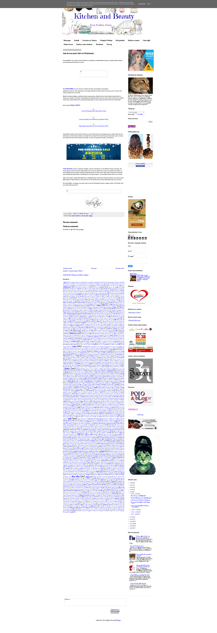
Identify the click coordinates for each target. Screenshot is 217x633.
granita (74, 384)
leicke (87, 401)
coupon (92, 341)
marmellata (86, 410)
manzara (115, 409)
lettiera (66, 403)
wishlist (73, 509)
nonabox (78, 428)
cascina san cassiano (108, 322)
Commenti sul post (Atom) (76, 271)
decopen (86, 349)
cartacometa (120, 321)
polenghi (75, 451)
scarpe (97, 471)
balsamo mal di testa (92, 302)
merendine (76, 415)
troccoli (106, 498)
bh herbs (79, 307)
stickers (89, 486)
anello (108, 293)
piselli (112, 448)
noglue (68, 428)
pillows (92, 448)
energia (121, 360)
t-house (121, 489)
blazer (81, 310)
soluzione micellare (67, 481)
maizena (122, 407)
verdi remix (114, 503)
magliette (101, 407)
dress (109, 357)
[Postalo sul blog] (66, 214)
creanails (66, 343)
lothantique (122, 404)
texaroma (95, 493)
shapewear (100, 474)
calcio (121, 316)
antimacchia (90, 295)
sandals (113, 468)
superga (72, 489)
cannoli (86, 319)
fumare (76, 378)
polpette (111, 451)
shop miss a (67, 477)
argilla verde (109, 296)
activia (70, 290)
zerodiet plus (100, 510)
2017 (131, 517)
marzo (116, 410)
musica (64, 423)
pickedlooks (93, 446)
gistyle (107, 381)
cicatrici (87, 330)
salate (111, 465)
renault (97, 460)
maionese (113, 407)
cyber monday (103, 348)
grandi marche (121, 383)
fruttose (66, 378)
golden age (108, 383)
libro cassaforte (84, 403)
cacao (105, 316)
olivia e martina (97, 431)
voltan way (99, 506)
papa (77, 439)
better (69, 307)
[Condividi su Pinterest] (71, 214)
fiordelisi (67, 372)
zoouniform (111, 510)
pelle (113, 442)
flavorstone (98, 372)
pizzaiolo (76, 449)
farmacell (114, 367)
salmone (69, 467)
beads (97, 304)
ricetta (120, 460)
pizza (71, 449)
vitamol (77, 506)
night (92, 426)
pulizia (114, 457)
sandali (101, 468)
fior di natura (121, 370)
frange (104, 375)
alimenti (70, 291)
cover (97, 341)
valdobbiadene (88, 501)
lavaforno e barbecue (93, 399)
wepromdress (102, 507)
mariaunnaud (73, 410)
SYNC (116, 489)
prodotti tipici (65, 456)
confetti (104, 336)
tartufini (112, 490)
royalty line (71, 465)
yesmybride (114, 509)
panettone (69, 437)
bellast (88, 305)
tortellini (106, 497)
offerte (80, 429)
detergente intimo (74, 353)
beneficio (113, 305)
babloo (81, 301)
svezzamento (82, 489)
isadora (107, 393)
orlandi (115, 432)
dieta (122, 353)
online (64, 432)
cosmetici (73, 341)
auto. (122, 299)
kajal (64, 396)
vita (72, 506)
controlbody (98, 338)
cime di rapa (98, 330)
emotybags (116, 360)
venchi (78, 503)
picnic (107, 446)
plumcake (112, 449)
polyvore (116, 451)
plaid (97, 449)
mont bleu (87, 420)
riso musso (116, 462)
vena (74, 503)
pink (96, 448)
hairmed (64, 387)
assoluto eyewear (120, 298)
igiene (84, 390)
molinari (84, 419)
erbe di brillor (98, 362)
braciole (94, 313)
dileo (86, 354)
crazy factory (116, 341)
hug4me (105, 389)
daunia (64, 349)
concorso (66, 336)
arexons (87, 296)
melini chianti (108, 413)
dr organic (99, 357)
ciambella (108, 329)
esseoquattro (90, 363)
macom (70, 407)
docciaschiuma (119, 354)
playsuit (106, 449)
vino (98, 504)
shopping (90, 216)
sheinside (107, 474)
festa (66, 370)
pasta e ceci (74, 440)
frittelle (91, 376)
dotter (74, 357)
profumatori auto (81, 456)
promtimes (113, 456)
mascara (120, 410)
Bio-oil (79, 309)
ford (66, 373)
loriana (116, 404)
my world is (81, 423)
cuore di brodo (101, 346)
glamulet (71, 383)
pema (64, 443)
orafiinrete (91, 432)
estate (96, 363)
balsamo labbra (81, 302)
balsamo (65, 302)
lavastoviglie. (116, 399)
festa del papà (71, 370)
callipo (69, 318)
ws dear (94, 509)
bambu (116, 302)
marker (79, 410)
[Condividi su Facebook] (69, 214)
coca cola (97, 332)
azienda (76, 301)
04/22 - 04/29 (135, 510)
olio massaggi (70, 431)
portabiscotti (79, 453)
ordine (97, 432)
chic (119, 327)
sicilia (104, 477)
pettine (92, 445)
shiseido (112, 474)
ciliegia (92, 330)
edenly (74, 360)
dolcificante (92, 356)
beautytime (120, 304)
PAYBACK (94, 442)
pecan (100, 442)
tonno (77, 497)
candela (64, 319)
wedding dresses (78, 507)
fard (87, 367)
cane (78, 319)
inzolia (93, 393)
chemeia (95, 327)
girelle (98, 381)
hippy (113, 387)
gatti (66, 379)
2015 (131, 521)
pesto (88, 445)
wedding (70, 507)
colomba (121, 333)
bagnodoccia (114, 301)
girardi (93, 381)
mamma (80, 409)
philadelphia (107, 445)
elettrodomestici (94, 360)
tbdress (122, 490)
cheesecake (80, 327)
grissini (98, 384)
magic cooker (89, 407)
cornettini (78, 340)
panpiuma (114, 437)
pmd (116, 449)
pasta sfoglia (100, 440)
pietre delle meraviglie (79, 448)
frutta (109, 376)
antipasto (97, 295)
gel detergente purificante (96, 379)
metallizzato (82, 415)
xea (104, 509)
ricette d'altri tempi (72, 462)
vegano (121, 501)
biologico (90, 309)
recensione (75, 460)
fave (92, 369)
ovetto (110, 434)
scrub (100, 473)
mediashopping (78, 413)
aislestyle (106, 290)
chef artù (88, 327)
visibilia (115, 504)
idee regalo (71, 390)
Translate (140, 114)
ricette (64, 462)
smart (108, 478)
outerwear (72, 434)
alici (66, 291)
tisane (123, 495)
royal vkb (65, 465)
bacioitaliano (107, 301)
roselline (101, 463)
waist (114, 506)
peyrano (101, 445)
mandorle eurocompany (94, 409)
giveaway (122, 381)
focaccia (104, 372)
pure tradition (73, 459)
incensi (79, 392)
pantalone (120, 437)
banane (121, 302)
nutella (100, 428)
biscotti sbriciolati (119, 309)
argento (97, 296)
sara (91, 470)
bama (99, 302)
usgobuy (120, 500)
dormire (69, 357)
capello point (71, 321)
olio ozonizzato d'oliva (79, 431)
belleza (93, 305)
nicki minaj (87, 426)
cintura (104, 330)
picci (88, 446)
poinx (64, 451)
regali (87, 460)
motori (104, 422)
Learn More (141, 4)
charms (120, 326)
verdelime (102, 503)
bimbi (69, 309)
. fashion (65, 282)
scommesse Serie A (83, 473)
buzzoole (82, 316)
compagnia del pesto (113, 335)
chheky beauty (107, 327)
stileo (101, 486)
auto (117, 299)
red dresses (81, 460)
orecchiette (103, 432)
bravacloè (116, 313)
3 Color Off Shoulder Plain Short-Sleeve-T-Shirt (93, 111)
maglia (95, 407)
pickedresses (100, 446)
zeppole (89, 510)
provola (81, 457)
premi (123, 453)
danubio (120, 348)
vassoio (115, 501)
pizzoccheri (91, 449)
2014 (131, 524)
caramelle (86, 321)
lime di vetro (107, 403)
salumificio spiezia (94, 467)
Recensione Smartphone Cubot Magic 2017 (140, 502)
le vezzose (72, 401)
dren (105, 357)
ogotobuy (99, 429)
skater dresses (71, 478)
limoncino (113, 403)
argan (93, 296)
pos (104, 453)
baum (70, 304)
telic (104, 492)
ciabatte (101, 329)
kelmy (82, 396)
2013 (131, 526)
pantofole (65, 439)
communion (95, 335)
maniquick (109, 409)
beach (85, 304)
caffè (109, 316)
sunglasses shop (121, 487)
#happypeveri (98, 284)
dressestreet (73, 359)
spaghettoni (120, 481)
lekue (91, 401)
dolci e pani (85, 356)
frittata (86, 376)
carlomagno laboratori (106, 321)
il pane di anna (97, 390)
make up (67, 409)
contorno (92, 338)
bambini (111, 302)
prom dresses (104, 456)
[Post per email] (92, 213)
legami (77, 401)
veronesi (64, 504)
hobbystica (118, 387)
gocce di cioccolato (87, 383)
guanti (87, 386)
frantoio (113, 375)
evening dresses (86, 365)
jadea (121, 393)
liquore (84, 404)
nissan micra (100, 426)
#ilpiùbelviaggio (106, 284)
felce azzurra (103, 369)
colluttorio (115, 333)
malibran (74, 409)
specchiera (70, 483)
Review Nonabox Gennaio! (137, 546)
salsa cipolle (75, 467)
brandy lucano (108, 313)
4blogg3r (120, 285)
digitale (81, 354)
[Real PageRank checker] (131, 127)
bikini (121, 307)
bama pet (105, 302)
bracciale (71, 313)
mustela (69, 423)
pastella (113, 440)
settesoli (122, 473)
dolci (77, 356)
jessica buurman (85, 395)
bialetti (84, 307)
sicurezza (109, 477)
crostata (106, 344)
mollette (81, 420)
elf (105, 360)
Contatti (76, 40)
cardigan (98, 321)
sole (121, 480)
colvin (83, 335)
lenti (96, 401)
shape (94, 474)
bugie (108, 315)
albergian (122, 290)
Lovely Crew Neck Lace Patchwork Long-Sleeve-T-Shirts (93, 119)
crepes (79, 344)
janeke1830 (65, 395)
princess (110, 454)
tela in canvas (92, 492)
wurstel (99, 509)
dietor (64, 354)
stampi (120, 484)
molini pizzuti (91, 419)
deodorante (103, 351)
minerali (106, 416)
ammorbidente (79, 293)
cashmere (65, 324)
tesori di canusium (77, 493)
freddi (118, 375)
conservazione (120, 336)
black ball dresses (67, 310)
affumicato (95, 290)
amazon (68, 293)
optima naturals (80, 432)
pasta (121, 439)
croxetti (118, 344)
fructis (104, 376)
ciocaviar (109, 330)
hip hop (108, 387)
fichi (99, 370)
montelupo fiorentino (118, 420)
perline (113, 443)
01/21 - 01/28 (134, 514)
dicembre (116, 353)
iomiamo (99, 393)
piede (117, 446)
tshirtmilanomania (68, 500)
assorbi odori (67, 299)
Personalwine (82, 445)
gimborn (82, 381)
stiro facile (106, 486)
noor (84, 428)
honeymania (94, 389)
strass (82, 487)
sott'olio (102, 481)
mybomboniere (89, 423)
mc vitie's (117, 412)
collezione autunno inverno (106, 333)
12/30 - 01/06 (134, 494)
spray (75, 484)
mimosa (100, 416)
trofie (111, 498)
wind (123, 507)
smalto (94, 478)
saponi (78, 470)
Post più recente (67, 268)
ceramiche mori (94, 326)
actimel (111, 288)
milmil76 (95, 416)
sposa (121, 483)
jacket (117, 393)
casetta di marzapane (118, 322)
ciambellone (122, 329)
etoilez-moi (67, 365)
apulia (117, 295)
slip (83, 478)
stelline (73, 486)
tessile (84, 493)
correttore (99, 340)
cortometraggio (66, 341)
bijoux (115, 307)
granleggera (80, 384)
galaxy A (106, 378)
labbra (97, 398)
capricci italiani (79, 321)
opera (68, 432)
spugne (84, 484)
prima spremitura (89, 454)
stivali (111, 486)
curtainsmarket (72, 348)
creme (74, 344)
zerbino (94, 510)
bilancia (64, 309)
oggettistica (85, 429)
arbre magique (72, 296)
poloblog (96, 451)
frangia (108, 375)
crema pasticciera (120, 343)
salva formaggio (108, 467)
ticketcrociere (74, 495)
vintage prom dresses (107, 504)
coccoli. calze (103, 332)
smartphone (72, 480)
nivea (106, 426)
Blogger (119, 620)
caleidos (64, 318)
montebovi (99, 420)
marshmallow (93, 410)
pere (109, 443)
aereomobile (88, 290)
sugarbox (103, 487)
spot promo (65, 484)
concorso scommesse (74, 336)
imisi (122, 390)
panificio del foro (77, 437)
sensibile (105, 473)
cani (82, 319)
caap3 (96, 316)
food (123, 372)
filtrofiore (104, 370)
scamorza (82, 471)
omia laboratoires (119, 431)
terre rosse (70, 493)
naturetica (65, 426)
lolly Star (111, 404)
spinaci (98, 483)
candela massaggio (71, 319)
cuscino (78, 348)
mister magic (119, 416)
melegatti (100, 413)
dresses (70, 216)
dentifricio (96, 351)
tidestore (88, 495)
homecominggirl (80, 389)
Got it (149, 4)
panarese (101, 436)
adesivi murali (76, 290)
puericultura (88, 457)
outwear (105, 434)
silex (115, 477)
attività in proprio (95, 299)
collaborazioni (84, 333)
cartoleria (71, 322)
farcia (82, 367)
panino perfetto (96, 437)
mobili (64, 419)
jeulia (91, 395)
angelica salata (114, 293)
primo (103, 454)
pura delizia (65, 459)
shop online (86, 216)
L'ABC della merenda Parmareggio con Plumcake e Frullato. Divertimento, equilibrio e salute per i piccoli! (143, 278)
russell (83, 465)
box (66, 313)
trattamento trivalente (73, 498)
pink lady (107, 448)
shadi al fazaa (81, 474)
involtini (88, 393)
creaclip (122, 341)
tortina (111, 497)
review (103, 460)
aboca (96, 287)
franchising (99, 375)
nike (95, 426)
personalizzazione (120, 443)
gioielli (87, 381)
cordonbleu (72, 340)
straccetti (77, 487)
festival (90, 370)
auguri (107, 299)
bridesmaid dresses (73, 315)
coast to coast (91, 332)
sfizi (66, 474)
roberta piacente (77, 463)
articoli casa (79, 298)
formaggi (122, 373)
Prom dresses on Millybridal (138, 496)
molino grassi (119, 419)
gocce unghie (95, 383)
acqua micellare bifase (94, 288)
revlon (110, 460)
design (123, 351)
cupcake (107, 346)
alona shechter (95, 291)
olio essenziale (117, 429)
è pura (120, 359)
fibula (95, 370)
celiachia (121, 324)
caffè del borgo (115, 316)
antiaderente (65, 295)
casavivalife (100, 322)
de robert (75, 349)
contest (77, 338)
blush (101, 310)
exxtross (111, 365)
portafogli (92, 453)
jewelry (95, 395)
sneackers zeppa (93, 480)
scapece (87, 471)
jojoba (110, 395)
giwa (66, 383)
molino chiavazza (99, 419)
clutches (85, 332)
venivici (91, 503)
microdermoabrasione (69, 416)
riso (110, 462)
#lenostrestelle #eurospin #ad (118, 284)
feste (86, 370)
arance (121, 295)
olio (104, 429)
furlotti (95, 378)
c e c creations (89, 316)
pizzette (81, 449)
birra (105, 309)
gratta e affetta (92, 384)
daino (110, 348)
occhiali (65, 429)
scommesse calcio (74, 473)
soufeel (107, 481)
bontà (76, 312)
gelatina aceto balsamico (108, 379)
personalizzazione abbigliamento (71, 445)
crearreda (72, 343)
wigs (114, 507)
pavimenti (87, 442)
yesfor (108, 509)
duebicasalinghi (109, 359)
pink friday (101, 448)
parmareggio (101, 439)
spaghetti (114, 481)
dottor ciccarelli (80, 357)
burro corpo (121, 315)
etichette (122, 363)
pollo (91, 451)
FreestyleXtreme (68, 376)
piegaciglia (65, 448)
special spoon (77, 483)
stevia (77, 486)
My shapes (75, 423)
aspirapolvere (96, 298)
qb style (80, 459)
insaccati (107, 392)
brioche (80, 315)
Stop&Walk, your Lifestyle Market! (140, 575)
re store (121, 459)
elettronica (101, 360)
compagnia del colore (103, 335)
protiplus (76, 457)
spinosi (103, 483)
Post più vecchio (120, 268)
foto (77, 375)
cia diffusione (95, 329)
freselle (75, 376)
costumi (81, 341)
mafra (83, 407)
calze (92, 318)
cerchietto (101, 326)
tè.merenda (70, 492)
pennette (85, 443)
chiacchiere (114, 327)
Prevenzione (72, 454)
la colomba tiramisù (72, 398)
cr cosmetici (103, 341)
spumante (90, 484)
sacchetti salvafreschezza (98, 465)
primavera (97, 454)
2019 (131, 489)
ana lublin (92, 293)
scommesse (67, 473)
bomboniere (120, 310)
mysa (77, 425)
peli (109, 442)
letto (71, 403)
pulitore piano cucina (102, 457)
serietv (110, 473)
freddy (123, 375)
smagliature (88, 478)
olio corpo (110, 429)
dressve (96, 359)
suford (97, 487)
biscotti (111, 309)
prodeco (120, 454)
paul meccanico (77, 442)
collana (90, 333)
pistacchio (117, 448)
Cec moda (115, 324)
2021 (131, 485)
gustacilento (99, 386)
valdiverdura (80, 501)
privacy (115, 454)
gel (88, 379)
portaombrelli (99, 453)
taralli (95, 490)
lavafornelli (85, 399)
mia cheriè (100, 415)
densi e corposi (77, 351)
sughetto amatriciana (111, 487)
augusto (112, 299)
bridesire (65, 315)
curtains (65, 348)
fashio (123, 367)
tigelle (99, 495)
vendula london (85, 503)
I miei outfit (146, 40)
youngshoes (74, 510)
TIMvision (104, 495)
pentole (97, 443)
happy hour (89, 387)
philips (113, 445)
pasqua (116, 439)
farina (91, 367)
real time (65, 460)
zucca (116, 510)
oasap (116, 428)
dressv (90, 359)
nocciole (121, 426)
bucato (95, 315)
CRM (88, 344)
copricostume (65, 340)
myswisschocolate (84, 425)
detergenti (82, 353)
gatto (70, 379)
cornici (93, 340)
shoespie (122, 474)
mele (95, 413)
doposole (118, 356)
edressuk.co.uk (81, 360)
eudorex (72, 365)
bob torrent (107, 310)
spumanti (97, 484)
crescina (84, 344)
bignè (110, 307)
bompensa (65, 312)
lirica (95, 404)
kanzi (68, 396)
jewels (100, 395)
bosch (106, 312)
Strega (87, 487)
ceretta (106, 326)
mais (118, 407)
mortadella (86, 422)
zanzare (84, 510)
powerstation (117, 453)
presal (66, 454)
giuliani (112, 381)
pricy (83, 454)
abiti (90, 287)
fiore (72, 372)
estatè (102, 363)
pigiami (87, 448)
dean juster (81, 349)
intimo (73, 393)
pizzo (86, 449)
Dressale (120, 357)
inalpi (74, 392)
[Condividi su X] (67, 214)
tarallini (101, 490)
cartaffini (64, 322)
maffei (78, 407)
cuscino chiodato (85, 348)
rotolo (121, 463)
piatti (69, 446)
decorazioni (106, 349)
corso (122, 340)
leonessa (118, 401)
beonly (64, 307)
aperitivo (103, 295)
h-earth (111, 386)
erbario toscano (84, 362)
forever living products (101, 373)
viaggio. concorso (88, 504)
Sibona (99, 477)
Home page (67, 40)
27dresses (108, 285)
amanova (118, 291)
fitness (92, 372)
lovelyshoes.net (73, 406)
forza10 (72, 375)
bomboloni (114, 310)
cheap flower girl (66, 327)
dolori (102, 356)
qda (85, 459)
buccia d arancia (101, 315)
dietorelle (70, 354)
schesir (104, 471)
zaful (80, 510)
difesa (76, 354)
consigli (64, 338)
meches (72, 413)
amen (73, 293)
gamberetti (117, 378)
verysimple (70, 504)
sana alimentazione (94, 468)
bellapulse (83, 305)
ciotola (66, 332)
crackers (109, 341)
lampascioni (117, 398)
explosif (98, 365)
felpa (114, 369)
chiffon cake (75, 329)
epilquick (70, 362)
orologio (120, 432)
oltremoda (105, 431)
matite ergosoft (93, 412)
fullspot (71, 378)
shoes (117, 474)
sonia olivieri (75, 481)
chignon (80, 329)
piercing (70, 448)
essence (84, 363)
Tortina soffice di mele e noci (143, 536)
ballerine (120, 301)
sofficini (112, 480)
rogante (84, 463)
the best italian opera (106, 493)
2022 (131, 483)
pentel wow (92, 443)
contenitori (70, 338)
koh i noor (102, 396)
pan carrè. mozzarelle (92, 436)
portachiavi (85, 453)
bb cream (75, 304)
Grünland (117, 384)
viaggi (81, 504)
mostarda (99, 422)
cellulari (72, 326)
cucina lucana (85, 346)
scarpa (92, 471)
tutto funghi (84, 500)
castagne (76, 324)
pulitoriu (109, 457)
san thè (87, 468)
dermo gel (117, 351)
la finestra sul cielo (81, 398)
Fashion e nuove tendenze (84, 44)
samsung (74, 468)
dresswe (102, 359)
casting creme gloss (89, 324)
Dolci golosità (120, 40)
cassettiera (71, 324)
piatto (74, 446)
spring (79, 484)
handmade (83, 387)
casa (76, 322)
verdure (120, 503)
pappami (88, 439)
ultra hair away (99, 500)
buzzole (76, 316)
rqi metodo (78, 465)
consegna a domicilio (111, 336)
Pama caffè (84, 436)
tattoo (117, 490)
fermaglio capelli (121, 369)
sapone (74, 470)
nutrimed (105, 428)
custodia (91, 348)
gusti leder (105, 386)
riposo (106, 462)
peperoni (103, 443)
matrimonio (101, 412)
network (70, 426)
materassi (78, 412)
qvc (98, 459)
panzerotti (71, 439)
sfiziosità (70, 474)
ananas (97, 293)
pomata (66, 453)
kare (78, 396)
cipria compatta (72, 332)
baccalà (97, 301)
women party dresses (87, 509)
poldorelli (70, 451)
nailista (96, 425)
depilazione (110, 351)
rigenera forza (90, 462)
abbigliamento (67, 287)
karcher (73, 396)
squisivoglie (103, 484)
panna (103, 437)
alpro (101, 291)
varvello (105, 501)
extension (104, 365)
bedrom (70, 305)
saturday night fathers (111, 470)
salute (101, 467)
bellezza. (107, 305)
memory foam (115, 413)
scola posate (122, 471)
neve (75, 426)
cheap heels (74, 327)
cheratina (100, 327)
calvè (80, 318)
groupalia (104, 384)
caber (100, 316)
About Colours (133, 274)
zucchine (72, 512)
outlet (99, 434)
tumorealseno (77, 500)
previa (78, 454)
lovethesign (87, 406)
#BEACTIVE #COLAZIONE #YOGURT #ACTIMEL (93, 282)
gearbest (83, 379)
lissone (99, 404)
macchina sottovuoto (116, 406)
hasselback (102, 387)
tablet (70, 490)
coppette (121, 338)
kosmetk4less (109, 396)
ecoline (69, 360)
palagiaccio (65, 436)
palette (70, 436)
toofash (82, 497)
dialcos (104, 353)
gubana (93, 386)
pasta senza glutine (90, 440)
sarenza (102, 470)
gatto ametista (76, 379)
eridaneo (121, 362)
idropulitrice (78, 390)
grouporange (110, 384)
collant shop (96, 333)
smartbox (65, 480)
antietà (85, 295)
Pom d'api (122, 451)
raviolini (112, 459)
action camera (117, 288)
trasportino (65, 498)
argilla (102, 296)
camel (101, 318)
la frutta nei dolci (90, 398)
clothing (80, 332)
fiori (76, 372)
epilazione (65, 362)
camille (110, 318)
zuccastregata (121, 510)
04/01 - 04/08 (135, 512)
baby (86, 301)
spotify (71, 484)
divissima (103, 354)
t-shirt (64, 490)
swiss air (100, 489)
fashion (73, 216)
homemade (87, 389)
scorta (95, 473)
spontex (109, 483)
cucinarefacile (93, 346)
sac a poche (89, 465)
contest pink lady (85, 338)
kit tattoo (92, 396)
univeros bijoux (113, 500)
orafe (86, 432)
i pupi (121, 389)
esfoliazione (71, 363)
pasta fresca (81, 440)
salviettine (115, 467)
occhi (121, 428)
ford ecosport (78, 373)
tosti (116, 497)
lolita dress (104, 404)
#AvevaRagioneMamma (74, 282)
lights (101, 403)
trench (81, 498)
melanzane (89, 413)
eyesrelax (117, 365)
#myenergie (79, 285)
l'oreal (64, 398)
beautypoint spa (112, 304)
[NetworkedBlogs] (140, 164)
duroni (115, 359)
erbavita (91, 362)
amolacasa (86, 293)
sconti (90, 473)
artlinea (85, 298)
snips (107, 480)
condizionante (82, 336)
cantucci (102, 319)
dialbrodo (99, 353)
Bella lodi (76, 305)
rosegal (95, 463)
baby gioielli (91, 301)
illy (118, 390)
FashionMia (69, 89)
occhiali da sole (73, 429)
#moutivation (72, 285)
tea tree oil (77, 492)
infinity (96, 392)
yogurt (64, 510)
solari (117, 480)
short (95, 477)
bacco (102, 301)
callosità (75, 318)
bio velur (74, 309)
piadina (64, 446)
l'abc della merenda (118, 396)
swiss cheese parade (108, 489)
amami (113, 291)
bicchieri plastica (104, 307)
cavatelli (103, 324)
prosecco (64, 457)
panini (85, 437)
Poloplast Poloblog (106, 40)
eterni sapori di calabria (114, 363)
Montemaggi (65, 422)
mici (123, 415)
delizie (64, 351)
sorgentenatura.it (88, 481)
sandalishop (108, 468)
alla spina (76, 291)
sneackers (86, 480)
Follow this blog (140, 165)
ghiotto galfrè (71, 381)
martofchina (110, 410)
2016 (131, 519)
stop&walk (120, 486)
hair (116, 386)
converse (104, 338)
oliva (86, 431)
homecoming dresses (69, 389)
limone (118, 403)
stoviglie (71, 487)
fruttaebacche (121, 376)
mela (84, 413)
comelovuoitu (88, 335)
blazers (86, 310)
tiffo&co (94, 495)
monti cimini (72, 422)
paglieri (120, 434)
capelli (114, 319)
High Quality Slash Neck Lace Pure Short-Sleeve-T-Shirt (93, 126)
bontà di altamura (83, 312)
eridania (65, 363)
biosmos (100, 309)
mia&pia (105, 415)
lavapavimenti (108, 399)
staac (110, 484)
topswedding (89, 497)
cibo (71, 330)
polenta (81, 451)
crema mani (101, 343)
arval (90, 298)
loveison (66, 406)
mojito (79, 419)
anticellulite (78, 295)
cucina (74, 346)
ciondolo (122, 330)
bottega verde (121, 312)
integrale (122, 392)
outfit (78, 434)
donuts (112, 356)
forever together (111, 373)
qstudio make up (91, 459)
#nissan (85, 285)
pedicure (104, 442)
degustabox (113, 349)
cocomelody (120, 332)
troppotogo (117, 498)
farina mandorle (105, 367)
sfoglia (75, 474)
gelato (116, 379)
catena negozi (97, 324)
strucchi (92, 487)
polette (86, 451)
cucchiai (68, 346)
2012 (131, 528)
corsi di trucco (115, 340)
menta (121, 413)
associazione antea (111, 298)
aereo (82, 290)
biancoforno (96, 307)
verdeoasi (108, 503)
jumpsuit (121, 395)
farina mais (98, 367)
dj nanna (109, 354)
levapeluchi (77, 403)
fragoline (92, 375)
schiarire (110, 471)
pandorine (121, 436)
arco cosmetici (80, 296)
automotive (65, 301)
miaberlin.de (112, 415)
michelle (118, 415)
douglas (87, 357)
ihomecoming (89, 390)
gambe (111, 378)
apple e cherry (111, 295)
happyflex (96, 387)
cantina (97, 319)
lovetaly (80, 406)
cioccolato (115, 330)
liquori (89, 404)
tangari (83, 490)
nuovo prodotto (94, 428)
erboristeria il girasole (107, 362)
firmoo (87, 372)
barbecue (65, 304)
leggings (82, 401)
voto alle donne (108, 506)
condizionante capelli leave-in (93, 336)
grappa (85, 384)
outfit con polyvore (89, 434)
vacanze (73, 501)
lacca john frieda (104, 398)
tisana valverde (117, 495)
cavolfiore (109, 324)
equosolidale (76, 362)
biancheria (90, 307)
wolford (79, 509)
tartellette (107, 490)
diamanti (110, 353)
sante (118, 468)
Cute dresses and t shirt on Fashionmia (140, 500)
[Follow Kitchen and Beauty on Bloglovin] (133, 410)
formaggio (67, 375)
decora (91, 349)
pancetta (114, 436)
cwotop (97, 348)
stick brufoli (84, 486)
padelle (115, 434)
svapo (77, 489)
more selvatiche (79, 422)
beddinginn (65, 305)
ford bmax (71, 373)
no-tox (116, 426)
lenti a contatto (102, 401)
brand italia (101, 313)
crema (77, 343)
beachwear (91, 304)
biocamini (85, 309)
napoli (101, 425)
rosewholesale (108, 463)
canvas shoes (108, 319)
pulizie (120, 457)
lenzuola (113, 401)
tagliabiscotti (77, 490)
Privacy (109, 44)
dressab (114, 357)
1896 (102, 285)
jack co (112, 393)
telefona (98, 492)
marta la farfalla (102, 410)
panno (108, 437)
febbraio (97, 369)
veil (70, 503)
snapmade (80, 480)
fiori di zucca (81, 372)
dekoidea (121, 349)
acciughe (116, 287)
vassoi (111, 501)
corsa (110, 340)
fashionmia (78, 216)
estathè (106, 363)
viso (64, 506)
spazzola (64, 483)
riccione (115, 460)
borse (101, 312)
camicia (105, 318)
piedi (121, 446)
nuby (87, 428)
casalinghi (83, 322)
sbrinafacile (70, 471)
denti (83, 351)
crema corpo (94, 343)
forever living (92, 373)
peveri (97, 445)
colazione (65, 333)
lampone (122, 398)
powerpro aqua (110, 453)
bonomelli (71, 312)
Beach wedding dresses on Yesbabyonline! (141, 498)
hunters (110, 389)
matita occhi (85, 412)
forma (117, 373)
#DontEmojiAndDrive (82, 284)
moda (82, 216)
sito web (64, 478)
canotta (91, 319)
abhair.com (85, 287)
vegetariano (65, 503)
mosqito (93, 422)
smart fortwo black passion (117, 478)
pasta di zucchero (66, 440)
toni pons (72, 497)
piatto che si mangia (81, 446)
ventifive (96, 503)
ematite (110, 360)
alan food (112, 290)
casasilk (94, 322)
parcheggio (94, 439)
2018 (131, 492)
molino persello (66, 420)
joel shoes (105, 395)
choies (90, 329)
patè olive (70, 442)
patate (118, 440)
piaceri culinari (120, 445)
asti (73, 299)
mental (64, 415)
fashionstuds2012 (86, 369)
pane (64, 437)
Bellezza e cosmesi (133, 40)
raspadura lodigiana (104, 459)
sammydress (67, 468)
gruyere (71, 386)
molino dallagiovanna (110, 419)
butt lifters (71, 316)
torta (94, 497)
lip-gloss (74, 404)
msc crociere (109, 422)
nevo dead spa (80, 426)
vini (94, 504)
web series (119, 506)
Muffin (115, 422)
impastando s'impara (67, 392)
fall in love (72, 367)
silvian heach (120, 477)
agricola (100, 290)
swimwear (94, 489)
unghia (106, 500)
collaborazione (73, 333)
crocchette (94, 344)
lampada (111, 398)
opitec (73, 432)
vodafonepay (92, 506)
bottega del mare (113, 312)
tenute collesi (114, 492)
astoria (78, 299)
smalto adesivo (102, 478)
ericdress (115, 362)
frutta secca (115, 376)
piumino (122, 448)
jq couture (115, 395)
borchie (90, 312)
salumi (86, 467)
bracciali (79, 313)
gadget (100, 378)
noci (64, 428)
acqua (78, 288)
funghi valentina (87, 378)
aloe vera (88, 291)
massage (72, 412)
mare (121, 409)
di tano (93, 353)
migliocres (82, 416)
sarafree (96, 470)
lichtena (90, 403)
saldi (64, 467)
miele (77, 416)
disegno (90, 354)
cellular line (65, 326)
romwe (89, 463)
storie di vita (65, 487)
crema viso (67, 344)
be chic (80, 304)
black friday (75, 310)
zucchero (66, 512)
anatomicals (102, 293)
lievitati (96, 403)
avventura (71, 301)
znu (106, 510)
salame (107, 465)
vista (68, 506)
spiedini (93, 483)
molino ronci (74, 420)
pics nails (112, 446)
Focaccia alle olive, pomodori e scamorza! (144, 555)
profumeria (89, 456)
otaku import (65, 434)
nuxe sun (111, 428)
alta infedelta (107, 291)
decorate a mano (98, 349)
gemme (121, 379)
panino (89, 437)
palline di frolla (77, 436)
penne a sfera (74, 443)
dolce (64, 356)
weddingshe (95, 507)
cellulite (78, 326)
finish (116, 370)
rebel (70, 460)
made (74, 407)
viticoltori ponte (84, 506)
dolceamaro (72, 356)
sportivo (115, 483)
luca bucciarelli (101, 406)
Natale (106, 425)
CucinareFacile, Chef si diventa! (138, 583)
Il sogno (113, 390)
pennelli (80, 443)
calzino (96, 318)
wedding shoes (88, 507)
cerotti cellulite (114, 326)
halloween (70, 387)
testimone (89, 493)
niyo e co (111, 426)
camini (115, 318)
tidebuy (81, 495)
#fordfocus (91, 284)
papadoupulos (82, 439)
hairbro (120, 386)
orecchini (109, 432)
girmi (103, 381)
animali (120, 293)
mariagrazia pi (66, 410)
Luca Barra (93, 406)
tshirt (123, 498)
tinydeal (110, 495)
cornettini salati (86, 340)
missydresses (112, 416)
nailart (91, 425)
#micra (66, 285)
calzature (85, 318)
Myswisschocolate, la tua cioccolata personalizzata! (143, 566)
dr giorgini (93, 357)
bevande (73, 307)
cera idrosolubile (85, 326)
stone (115, 486)
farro (119, 367)
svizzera (88, 489)
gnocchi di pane (78, 383)
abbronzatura (78, 287)
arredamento (72, 298)
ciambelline (114, 329)
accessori (101, 287)
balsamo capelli (72, 302)
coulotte (87, 341)
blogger (96, 310)
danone (114, 348)
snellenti (102, 480)
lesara (123, 401)
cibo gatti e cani (79, 330)
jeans (71, 395)
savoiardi (64, 471)
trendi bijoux (87, 498)
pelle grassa (119, 442)
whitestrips (109, 507)
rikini (102, 462)
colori (70, 335)
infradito (102, 392)
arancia (64, 296)
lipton (80, 404)
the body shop (115, 493)
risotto (121, 462)
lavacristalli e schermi (76, 399)
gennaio (64, 381)
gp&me (114, 383)
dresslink (85, 359)
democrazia (70, 351)
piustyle (66, 449)
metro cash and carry (91, 415)
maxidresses (109, 412)
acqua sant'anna (103, 288)
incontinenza (90, 392)
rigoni (97, 462)
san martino (80, 468)
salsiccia (81, 467)
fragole (87, 375)
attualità (102, 299)
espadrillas (77, 363)
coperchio (115, 338)
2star (113, 285)
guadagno (77, 386)
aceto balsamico (72, 288)
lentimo (108, 401)
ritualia (70, 463)
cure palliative (120, 346)
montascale (93, 420)
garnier (122, 378)
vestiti (76, 504)
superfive (67, 489)
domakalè (107, 356)
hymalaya (115, 389)
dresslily (80, 359)
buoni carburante (114, 315)
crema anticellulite (86, 343)
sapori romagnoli (85, 470)
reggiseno (92, 460)
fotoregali (82, 375)
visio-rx (121, 504)
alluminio (82, 291)
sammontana (121, 467)
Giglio (77, 381)
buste (66, 316)
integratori (67, 393)
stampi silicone (66, 486)
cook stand (110, 338)
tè (65, 492)
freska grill (80, 376)
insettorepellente (114, 392)
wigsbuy (118, 507)
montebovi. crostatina (108, 420)
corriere (105, 340)
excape (93, 365)
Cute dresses (68, 169)
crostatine (112, 344)
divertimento (96, 354)
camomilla (120, 318)
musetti (121, 422)
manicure (103, 409)
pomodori (71, 453)
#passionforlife (92, 285)
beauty (103, 304)
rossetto (116, 463)
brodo (90, 315)
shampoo (88, 474)
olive (90, 431)
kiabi (87, 396)
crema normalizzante (110, 343)
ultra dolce (91, 500)
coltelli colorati (77, 335)
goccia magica (102, 383)
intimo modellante (81, 393)
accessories (110, 287)
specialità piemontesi (86, 483)
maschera (65, 412)
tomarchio (67, 497)
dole (98, 356)
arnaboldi (116, 296)
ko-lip (97, 396)
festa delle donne (79, 370)
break (121, 313)
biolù (96, 309)
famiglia (77, 367)
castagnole (82, 324)
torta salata (100, 497)
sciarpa (115, 471)
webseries (65, 507)
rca (116, 459)
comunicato (122, 335)
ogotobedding (93, 429)
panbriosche (108, 436)
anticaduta (72, 295)
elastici (87, 360)
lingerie (68, 404)
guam (83, 386)
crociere (100, 344)
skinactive (78, 478)
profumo (96, 456)
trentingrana (101, 498)
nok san (73, 428)
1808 (98, 285)
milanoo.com (88, 416)
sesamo (116, 473)
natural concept (119, 425)
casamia (88, 322)
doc (113, 354)
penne (69, 443)
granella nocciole (68, 384)
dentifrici (89, 351)
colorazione (65, 335)
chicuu (69, 329)
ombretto (111, 431)
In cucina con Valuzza (89, 40)
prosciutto (120, 456)
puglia (94, 457)
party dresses (110, 439)
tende (108, 492)
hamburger (76, 387)
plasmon (101, 449)
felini (110, 369)
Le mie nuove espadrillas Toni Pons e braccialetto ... (140, 506)
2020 (131, 487)
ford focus (85, 373)
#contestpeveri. (73, 284)
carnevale (114, 321)
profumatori (73, 456)
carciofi (91, 321)
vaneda (100, 501)
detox (88, 353)
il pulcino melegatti (106, 390)
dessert (67, 353)
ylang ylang (120, 509)
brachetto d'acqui (87, 313)
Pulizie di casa (68, 44)
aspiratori (103, 298)
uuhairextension (66, 501)
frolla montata (98, 376)
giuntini (116, 381)
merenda (70, 415)
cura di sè (113, 346)
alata (117, 290)
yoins (68, 510)
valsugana (95, 501)
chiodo (85, 329)
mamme (86, 409)
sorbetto (81, 481)
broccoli (85, 315)
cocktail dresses (111, 332)
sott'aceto (96, 481)
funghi (81, 378)
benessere (119, 306)
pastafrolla (107, 440)
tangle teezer (89, 490)
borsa (96, 312)
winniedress (67, 509)
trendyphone (94, 498)
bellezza (99, 305)
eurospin (78, 365)
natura (112, 425)
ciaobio (66, 330)
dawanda (69, 349)
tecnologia (84, 492)
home (123, 387)
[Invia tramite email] (64, 214)
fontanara (118, 372)
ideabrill (65, 390)
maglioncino (107, 407)
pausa (83, 442)
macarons (108, 406)
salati (116, 465)
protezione (70, 457)
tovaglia (121, 497)
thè (99, 493)
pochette (121, 449)
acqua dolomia (84, 288)
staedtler (115, 484)
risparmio (65, 463)
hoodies (100, 389)
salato (120, 465)
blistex (91, 310)
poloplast (103, 451)
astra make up (85, 299)
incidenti (84, 392)
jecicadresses (77, 395)
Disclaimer (99, 44)
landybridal (67, 399)
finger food (110, 370)
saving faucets (120, 470)
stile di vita (95, 486)
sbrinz (76, 471)
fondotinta (111, 372)
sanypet (69, 470)
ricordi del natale (81, 462)
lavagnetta (102, 399)
